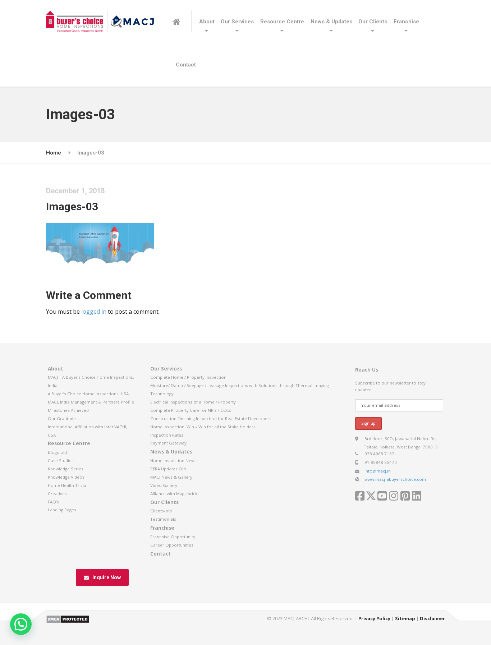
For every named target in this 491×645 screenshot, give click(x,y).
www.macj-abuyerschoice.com (395, 479)
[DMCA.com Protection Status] (68, 618)
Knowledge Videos (66, 477)
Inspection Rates (166, 435)
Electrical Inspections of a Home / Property (193, 402)
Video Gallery (163, 485)
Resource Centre (282, 21)
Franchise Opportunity (172, 536)
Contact (186, 64)
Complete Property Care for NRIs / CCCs (190, 410)
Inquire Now (106, 577)
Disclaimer (432, 618)
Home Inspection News (173, 460)
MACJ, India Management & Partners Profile (91, 402)
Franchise (406, 21)
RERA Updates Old (168, 468)
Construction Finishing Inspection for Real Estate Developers (210, 418)
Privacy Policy (374, 618)
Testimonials (163, 519)
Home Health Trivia (67, 485)
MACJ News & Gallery (171, 477)
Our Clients (372, 21)
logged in (93, 311)
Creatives (57, 493)
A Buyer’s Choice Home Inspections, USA (88, 393)
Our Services (237, 21)
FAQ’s (53, 502)
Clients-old (161, 510)
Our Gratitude (62, 418)
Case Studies (61, 460)
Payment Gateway (168, 443)
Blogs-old (57, 452)
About (207, 21)
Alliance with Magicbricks (174, 493)
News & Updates (331, 21)
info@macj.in (377, 471)
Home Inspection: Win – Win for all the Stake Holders (203, 426)
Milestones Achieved (68, 410)
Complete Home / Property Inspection (188, 377)
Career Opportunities (171, 545)
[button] (21, 624)
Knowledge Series (65, 468)
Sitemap (405, 618)
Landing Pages (62, 509)
